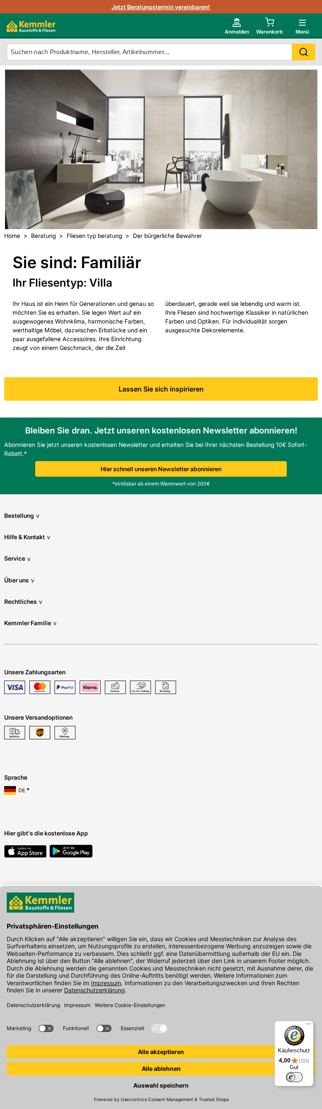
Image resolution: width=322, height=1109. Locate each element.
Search (303, 52)
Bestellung (21, 515)
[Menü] (309, 1026)
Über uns (19, 580)
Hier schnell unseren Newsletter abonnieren (161, 468)
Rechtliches (23, 601)
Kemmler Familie (30, 622)
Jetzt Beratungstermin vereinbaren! (161, 6)
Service (17, 558)
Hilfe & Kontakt (27, 536)
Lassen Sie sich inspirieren (161, 389)
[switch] (294, 1077)
